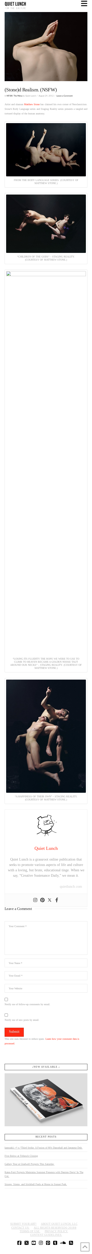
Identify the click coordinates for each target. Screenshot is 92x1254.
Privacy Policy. (56, 1231)
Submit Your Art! (23, 1223)
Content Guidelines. (46, 1234)
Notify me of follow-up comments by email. (27, 1004)
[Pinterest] (42, 900)
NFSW (10, 96)
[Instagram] (35, 900)
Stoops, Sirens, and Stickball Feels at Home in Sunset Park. (36, 1184)
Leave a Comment (64, 96)
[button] (84, 3)
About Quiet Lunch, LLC (59, 1223)
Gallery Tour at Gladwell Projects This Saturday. (29, 1164)
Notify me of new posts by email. (22, 1020)
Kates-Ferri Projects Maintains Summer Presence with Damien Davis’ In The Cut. (44, 1174)
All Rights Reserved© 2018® (55, 1227)
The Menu (18, 96)
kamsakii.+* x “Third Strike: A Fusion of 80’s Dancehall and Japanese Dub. (44, 1147)
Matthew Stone (32, 104)
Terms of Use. (30, 1231)
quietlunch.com (71, 886)
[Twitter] (49, 900)
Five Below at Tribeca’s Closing (21, 1155)
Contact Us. (20, 1227)
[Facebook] (56, 900)
